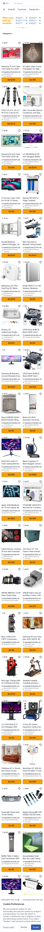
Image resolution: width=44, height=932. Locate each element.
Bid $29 (32, 387)
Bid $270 (11, 124)
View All (11, 9)
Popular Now (34, 9)
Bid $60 (32, 124)
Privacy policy (8, 927)
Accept (36, 927)
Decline (24, 927)
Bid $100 (11, 255)
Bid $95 (32, 80)
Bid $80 (11, 475)
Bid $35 (11, 167)
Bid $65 (32, 211)
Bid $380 (32, 475)
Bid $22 (11, 343)
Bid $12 (33, 650)
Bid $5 (32, 431)
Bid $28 (11, 782)
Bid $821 (11, 518)
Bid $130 (11, 387)
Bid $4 (11, 211)
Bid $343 (33, 255)
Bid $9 (11, 650)
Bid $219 (11, 299)
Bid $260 (11, 80)
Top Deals (22, 9)
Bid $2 (32, 299)
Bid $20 (32, 869)
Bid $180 (32, 782)
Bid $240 (33, 167)
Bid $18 (33, 825)
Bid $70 (32, 606)
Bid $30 (11, 562)
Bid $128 (11, 694)
